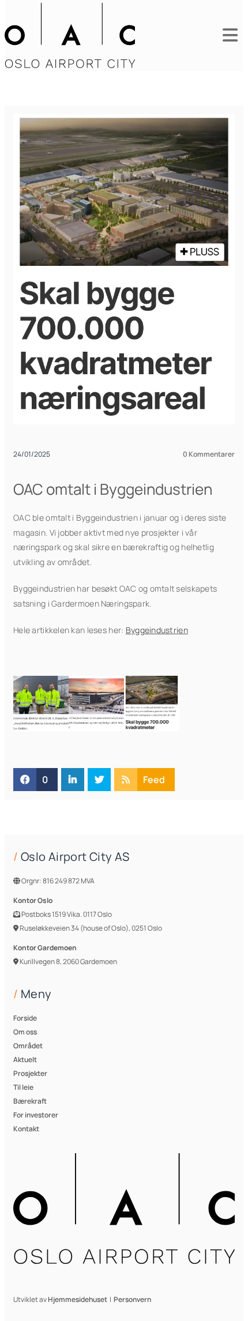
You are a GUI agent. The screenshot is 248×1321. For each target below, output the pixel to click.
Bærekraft (30, 1101)
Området (28, 1046)
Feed (154, 779)
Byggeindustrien (157, 629)
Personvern (132, 1299)
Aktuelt (25, 1059)
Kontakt (26, 1129)
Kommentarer (209, 454)
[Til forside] (70, 35)
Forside (25, 1018)
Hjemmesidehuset (77, 1299)
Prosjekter (30, 1073)
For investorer (35, 1115)
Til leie (23, 1087)
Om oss (25, 1032)
